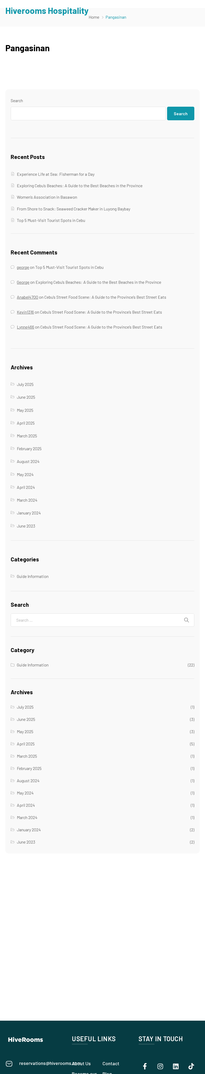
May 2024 (25, 474)
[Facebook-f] (145, 1066)
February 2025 (29, 448)
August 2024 (28, 461)
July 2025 (25, 384)
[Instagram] (160, 1066)
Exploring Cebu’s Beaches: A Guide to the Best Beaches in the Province (80, 185)
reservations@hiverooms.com (50, 1063)
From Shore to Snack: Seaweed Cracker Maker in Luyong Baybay (73, 208)
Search (17, 100)
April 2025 (26, 422)
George (23, 282)
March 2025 (27, 435)
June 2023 (26, 525)
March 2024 (27, 499)
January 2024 (29, 512)
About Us (81, 1063)
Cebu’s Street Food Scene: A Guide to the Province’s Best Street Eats (105, 297)
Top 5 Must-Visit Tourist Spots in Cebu (51, 220)
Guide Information (33, 576)
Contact (110, 1063)
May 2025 (25, 410)
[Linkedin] (175, 1066)
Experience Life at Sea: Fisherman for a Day (55, 174)
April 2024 (26, 487)
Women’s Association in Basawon (47, 196)
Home (94, 16)
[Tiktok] (191, 1066)
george (23, 267)
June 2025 (26, 397)
